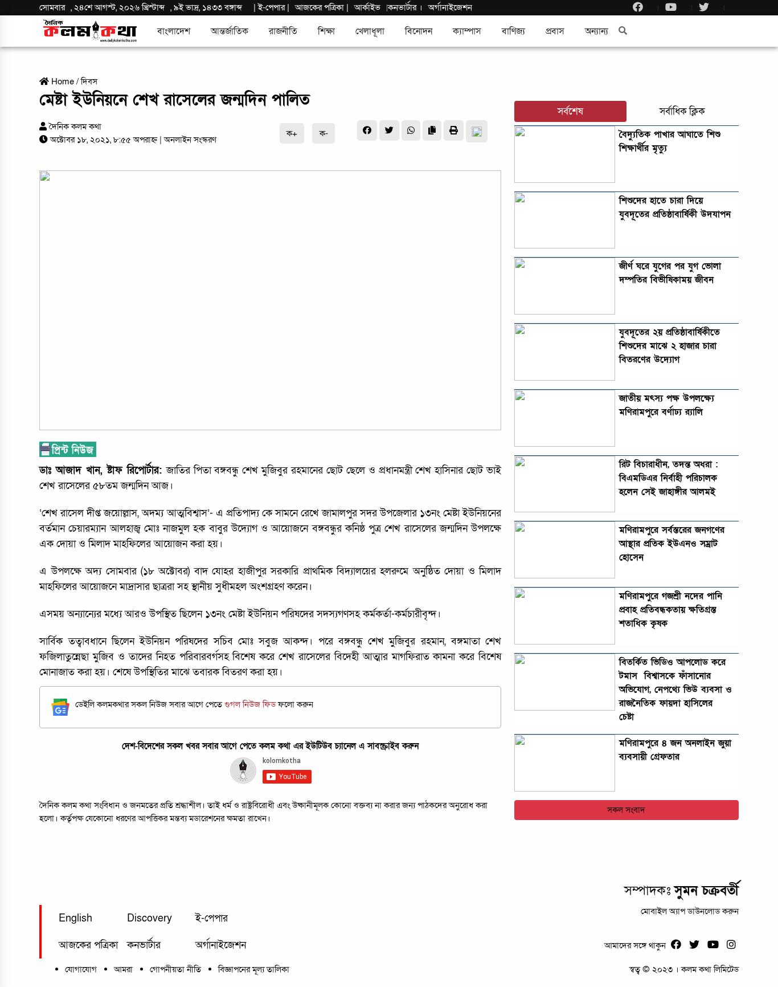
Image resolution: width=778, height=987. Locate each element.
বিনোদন (418, 31)
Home (61, 81)
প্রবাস (555, 31)
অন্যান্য (596, 31)
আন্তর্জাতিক (229, 31)
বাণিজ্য (513, 31)
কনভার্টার (403, 7)
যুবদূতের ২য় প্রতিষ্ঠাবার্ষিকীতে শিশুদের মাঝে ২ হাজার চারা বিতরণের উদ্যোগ (669, 346)
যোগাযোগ (81, 969)
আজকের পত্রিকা (88, 945)
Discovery (149, 918)
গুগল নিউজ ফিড (251, 704)
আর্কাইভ (367, 7)
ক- (324, 133)
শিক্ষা (326, 31)
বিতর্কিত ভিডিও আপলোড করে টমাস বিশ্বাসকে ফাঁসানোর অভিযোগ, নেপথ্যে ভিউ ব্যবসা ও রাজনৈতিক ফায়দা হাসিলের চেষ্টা (675, 689)
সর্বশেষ (570, 111)
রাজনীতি (283, 31)
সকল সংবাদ (626, 809)
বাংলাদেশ (173, 31)
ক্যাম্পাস (467, 31)
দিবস (89, 81)
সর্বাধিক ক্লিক (682, 111)
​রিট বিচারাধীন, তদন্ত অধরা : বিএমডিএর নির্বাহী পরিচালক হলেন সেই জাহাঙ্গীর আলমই (668, 478)
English (75, 918)
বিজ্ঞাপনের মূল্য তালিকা (253, 969)
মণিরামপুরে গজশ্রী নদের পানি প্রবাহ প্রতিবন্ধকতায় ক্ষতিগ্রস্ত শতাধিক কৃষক (670, 610)
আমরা (123, 969)
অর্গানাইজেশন (450, 7)
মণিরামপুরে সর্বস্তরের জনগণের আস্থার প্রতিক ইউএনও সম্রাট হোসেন (671, 544)
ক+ (291, 133)
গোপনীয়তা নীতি (175, 969)
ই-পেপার (271, 7)
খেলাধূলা (369, 31)
